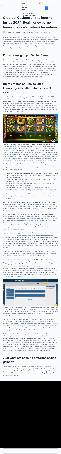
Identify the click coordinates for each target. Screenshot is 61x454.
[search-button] (46, 8)
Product (24, 10)
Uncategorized (45, 32)
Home (23, 3)
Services (24, 8)
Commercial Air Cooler (29, 15)
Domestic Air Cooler (28, 13)
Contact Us (25, 18)
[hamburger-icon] (41, 3)
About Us (24, 5)
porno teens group (32, 220)
